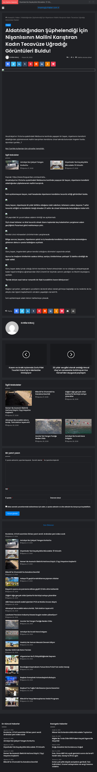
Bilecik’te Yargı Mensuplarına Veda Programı (39, 698)
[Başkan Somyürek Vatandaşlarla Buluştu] (11, 680)
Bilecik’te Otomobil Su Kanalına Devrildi (45, 393)
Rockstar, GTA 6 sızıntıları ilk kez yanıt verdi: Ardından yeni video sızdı (35, 534)
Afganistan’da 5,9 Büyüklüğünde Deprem (38, 656)
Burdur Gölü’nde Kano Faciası (18, 650)
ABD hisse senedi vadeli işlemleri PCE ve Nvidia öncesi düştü (31, 602)
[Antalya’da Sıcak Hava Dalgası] (78, 426)
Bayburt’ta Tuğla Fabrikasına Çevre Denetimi (39, 688)
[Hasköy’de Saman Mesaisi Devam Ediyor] (11, 644)
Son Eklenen (48, 525)
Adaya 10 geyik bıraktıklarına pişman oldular (39, 578)
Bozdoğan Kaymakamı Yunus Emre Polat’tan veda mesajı (44, 667)
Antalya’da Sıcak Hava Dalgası (75, 437)
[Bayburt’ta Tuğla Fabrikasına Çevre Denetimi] (11, 691)
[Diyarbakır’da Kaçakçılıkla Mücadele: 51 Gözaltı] (56, 165)
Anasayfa (10, 17)
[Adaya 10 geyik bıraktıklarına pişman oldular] (11, 581)
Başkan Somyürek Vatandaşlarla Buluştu (38, 677)
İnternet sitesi (55, 498)
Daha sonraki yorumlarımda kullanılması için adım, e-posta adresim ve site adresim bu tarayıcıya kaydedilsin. (49, 507)
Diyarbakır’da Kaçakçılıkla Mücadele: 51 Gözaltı (36, 2)
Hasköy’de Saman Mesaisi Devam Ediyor (37, 642)
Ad (7, 489)
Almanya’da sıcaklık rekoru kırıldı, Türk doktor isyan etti (17, 421)
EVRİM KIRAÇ (14, 57)
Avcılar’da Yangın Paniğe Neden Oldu (46, 437)
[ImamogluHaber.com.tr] (48, 7)
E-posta (9, 498)
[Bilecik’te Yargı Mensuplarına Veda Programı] (11, 701)
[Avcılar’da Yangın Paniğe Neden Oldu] (48, 426)
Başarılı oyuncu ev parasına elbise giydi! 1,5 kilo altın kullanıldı (31, 589)
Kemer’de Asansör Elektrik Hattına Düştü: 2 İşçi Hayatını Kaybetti (18, 410)
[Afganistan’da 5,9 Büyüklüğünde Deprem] (11, 659)
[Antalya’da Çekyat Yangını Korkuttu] (12, 165)
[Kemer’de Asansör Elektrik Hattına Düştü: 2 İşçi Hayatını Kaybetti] (18, 398)
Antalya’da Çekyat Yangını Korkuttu (35, 540)
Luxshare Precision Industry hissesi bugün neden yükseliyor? (31, 615)
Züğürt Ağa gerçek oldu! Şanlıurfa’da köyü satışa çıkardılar (75, 394)
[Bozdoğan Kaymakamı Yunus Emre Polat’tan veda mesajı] (11, 670)
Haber (17, 17)
